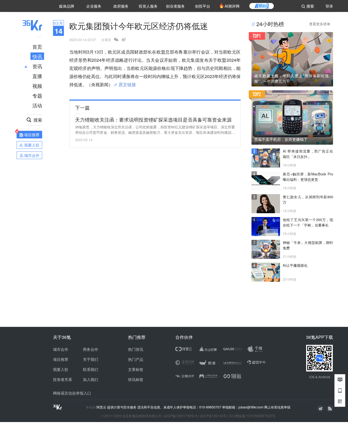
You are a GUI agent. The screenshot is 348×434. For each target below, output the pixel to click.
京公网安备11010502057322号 (252, 415)
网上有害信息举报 (277, 407)
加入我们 (90, 379)
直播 (37, 75)
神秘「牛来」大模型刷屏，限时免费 (308, 245)
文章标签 (135, 369)
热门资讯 (135, 349)
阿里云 (102, 407)
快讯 (37, 56)
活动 (37, 105)
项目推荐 (60, 359)
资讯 (37, 66)
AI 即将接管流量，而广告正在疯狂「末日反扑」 (308, 153)
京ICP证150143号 (213, 415)
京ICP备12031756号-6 (180, 415)
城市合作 (60, 349)
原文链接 (127, 82)
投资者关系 (62, 379)
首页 (37, 46)
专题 (37, 95)
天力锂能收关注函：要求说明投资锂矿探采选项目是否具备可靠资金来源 (153, 119)
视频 (37, 85)
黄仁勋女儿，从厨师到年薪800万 (308, 199)
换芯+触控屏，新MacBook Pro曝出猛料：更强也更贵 (308, 176)
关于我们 (90, 359)
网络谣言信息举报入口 (72, 393)
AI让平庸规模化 (295, 265)
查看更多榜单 (319, 23)
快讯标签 (135, 379)
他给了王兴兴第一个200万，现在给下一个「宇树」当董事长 (308, 222)
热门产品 (135, 359)
